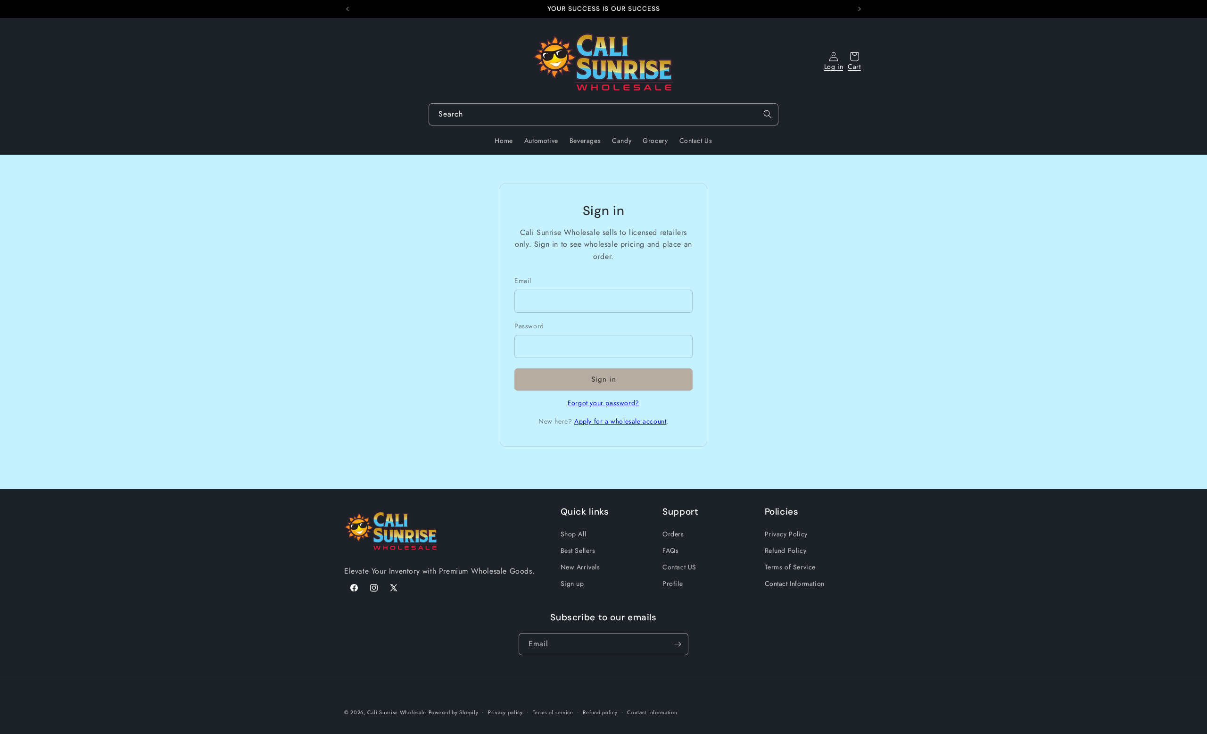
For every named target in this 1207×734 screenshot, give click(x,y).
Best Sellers (578, 550)
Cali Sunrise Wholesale (396, 712)
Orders (673, 534)
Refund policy (600, 712)
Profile (672, 583)
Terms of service (553, 712)
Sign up (572, 583)
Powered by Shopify (454, 712)
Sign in (603, 379)
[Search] (767, 114)
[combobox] (603, 114)
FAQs (670, 550)
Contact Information (795, 583)
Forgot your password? (603, 403)
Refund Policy (786, 550)
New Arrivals (580, 567)
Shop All (574, 534)
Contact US (679, 567)
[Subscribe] (677, 644)
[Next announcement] (859, 9)
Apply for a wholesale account (620, 421)
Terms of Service (790, 567)
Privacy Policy (786, 534)
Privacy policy (505, 712)
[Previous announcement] (347, 9)
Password (529, 326)
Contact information (652, 712)
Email (522, 280)
